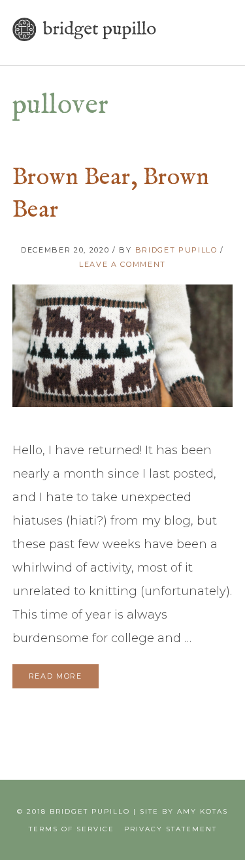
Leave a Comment (122, 264)
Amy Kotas (202, 811)
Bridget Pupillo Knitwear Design (84, 29)
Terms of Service (71, 829)
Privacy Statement (170, 829)
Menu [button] (218, 43)
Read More (55, 676)
